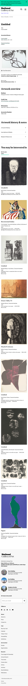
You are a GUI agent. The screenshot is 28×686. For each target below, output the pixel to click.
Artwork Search (4, 657)
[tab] (5, 153)
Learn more (8, 4)
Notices (2, 681)
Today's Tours (4, 633)
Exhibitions (3, 639)
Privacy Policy (3, 683)
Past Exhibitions (4, 670)
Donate (2, 645)
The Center (3, 659)
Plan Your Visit (4, 628)
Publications (4, 672)
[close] (26, 2)
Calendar (3, 631)
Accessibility (4, 636)
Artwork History (5, 128)
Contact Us (3, 622)
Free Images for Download (7, 654)
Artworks (6, 16)
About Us (3, 617)
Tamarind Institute (5, 43)
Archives (3, 667)
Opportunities (4, 648)
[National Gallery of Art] (14, 555)
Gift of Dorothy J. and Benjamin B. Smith (10, 101)
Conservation (4, 662)
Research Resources (6, 137)
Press (2, 619)
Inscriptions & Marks (6, 132)
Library (2, 664)
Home (2, 16)
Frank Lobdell (4, 38)
